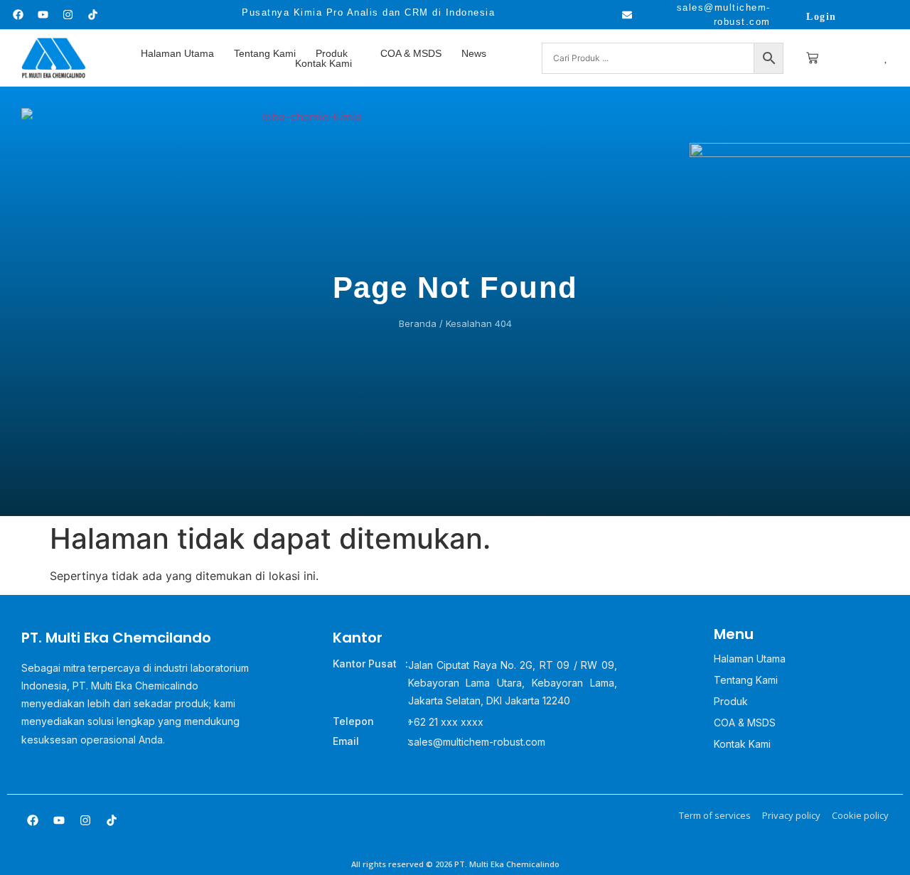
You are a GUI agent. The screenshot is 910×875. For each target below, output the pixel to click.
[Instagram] (67, 15)
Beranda (418, 323)
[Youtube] (42, 15)
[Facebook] (17, 15)
